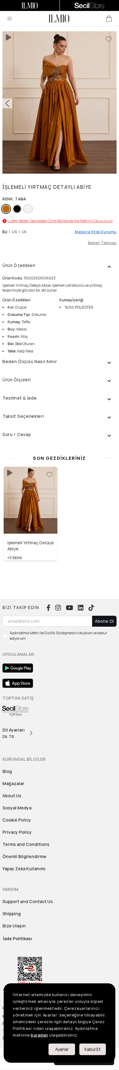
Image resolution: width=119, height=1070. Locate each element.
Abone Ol (104, 621)
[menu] (9, 18)
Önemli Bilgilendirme (24, 856)
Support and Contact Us (27, 901)
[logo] (59, 19)
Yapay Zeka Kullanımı (23, 868)
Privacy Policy (17, 832)
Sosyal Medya (16, 808)
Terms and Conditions (25, 844)
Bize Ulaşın (14, 926)
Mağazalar (13, 783)
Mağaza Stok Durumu (96, 232)
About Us (11, 795)
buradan (39, 1035)
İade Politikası (17, 938)
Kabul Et (93, 1049)
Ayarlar (62, 1049)
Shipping (11, 913)
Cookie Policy (16, 820)
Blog (7, 771)
